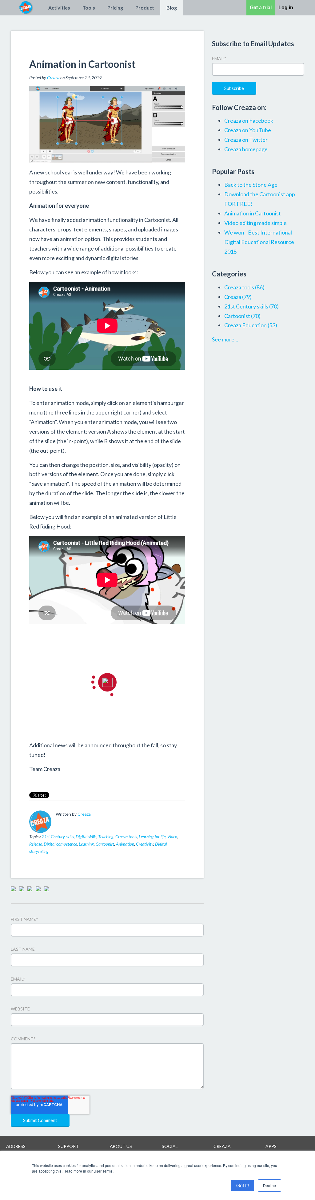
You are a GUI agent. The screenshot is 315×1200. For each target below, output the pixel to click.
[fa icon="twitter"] (76, 822)
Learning (86, 844)
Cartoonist (105, 844)
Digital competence (60, 844)
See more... (225, 339)
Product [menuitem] (144, 7)
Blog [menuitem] (171, 7)
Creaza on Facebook (248, 120)
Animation (125, 844)
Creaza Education (250, 325)
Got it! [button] (242, 1185)
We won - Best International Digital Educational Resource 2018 (259, 242)
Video (172, 836)
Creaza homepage (246, 149)
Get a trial (261, 7)
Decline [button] (269, 1185)
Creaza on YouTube (247, 130)
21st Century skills (58, 836)
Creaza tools (126, 836)
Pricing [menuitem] (115, 7)
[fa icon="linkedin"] (67, 822)
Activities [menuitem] (59, 7)
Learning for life (152, 836)
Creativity (144, 844)
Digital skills (86, 836)
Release (35, 844)
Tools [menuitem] (88, 7)
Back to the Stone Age (250, 184)
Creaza (53, 77)
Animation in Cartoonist (252, 213)
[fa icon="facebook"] (59, 822)
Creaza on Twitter (246, 139)
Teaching (106, 836)
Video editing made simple (255, 222)
